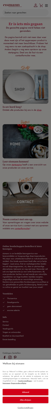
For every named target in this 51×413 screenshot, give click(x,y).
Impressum (6, 383)
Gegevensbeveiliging (18, 383)
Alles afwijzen (25, 400)
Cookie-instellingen (25, 381)
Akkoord (25, 392)
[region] (25, 386)
